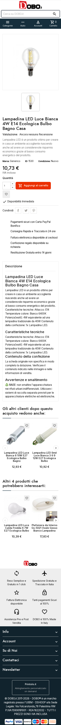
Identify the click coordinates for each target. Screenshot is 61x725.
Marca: (6, 161)
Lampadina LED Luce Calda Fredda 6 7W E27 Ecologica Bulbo (16, 528)
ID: (26, 161)
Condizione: (44, 161)
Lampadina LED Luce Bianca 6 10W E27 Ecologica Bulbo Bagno (16, 456)
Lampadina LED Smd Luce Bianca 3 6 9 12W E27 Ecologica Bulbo (44, 456)
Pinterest (34, 210)
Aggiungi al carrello (33, 186)
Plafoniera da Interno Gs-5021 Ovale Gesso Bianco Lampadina (44, 528)
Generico (15, 161)
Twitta (26, 210)
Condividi (18, 210)
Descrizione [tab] (13, 266)
